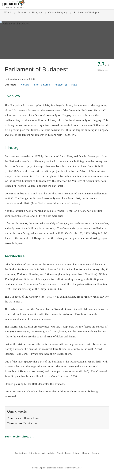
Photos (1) (60, 84)
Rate (74, 84)
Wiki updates (48, 453)
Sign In (86, 453)
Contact (95, 453)
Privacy (76, 453)
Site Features (42, 84)
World (7, 12)
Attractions (34, 453)
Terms (68, 453)
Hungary (37, 12)
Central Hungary (57, 12)
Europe (22, 12)
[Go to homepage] (13, 5)
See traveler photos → (20, 436)
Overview (10, 84)
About (60, 453)
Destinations (21, 453)
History (25, 84)
